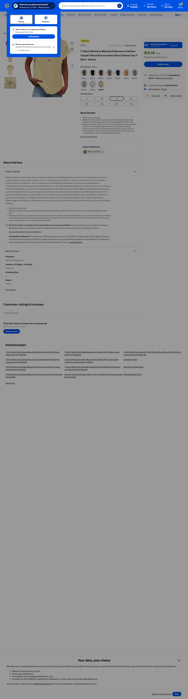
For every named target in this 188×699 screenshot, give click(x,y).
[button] (150, 5)
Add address (33, 36)
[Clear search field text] (113, 5)
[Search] (119, 6)
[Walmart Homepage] (6, 5)
